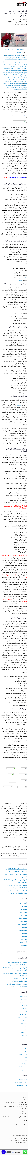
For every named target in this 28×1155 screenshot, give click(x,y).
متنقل (21, 280)
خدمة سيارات (23, 1060)
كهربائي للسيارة (13, 87)
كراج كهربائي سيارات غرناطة (16, 75)
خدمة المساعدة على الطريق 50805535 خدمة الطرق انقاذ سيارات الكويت (15, 1107)
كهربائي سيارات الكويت (18, 81)
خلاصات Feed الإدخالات (20, 1082)
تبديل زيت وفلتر (20, 60)
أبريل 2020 (23, 942)
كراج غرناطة (20, 74)
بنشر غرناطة (11, 57)
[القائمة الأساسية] (2, 4)
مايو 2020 (24, 939)
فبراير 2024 (23, 912)
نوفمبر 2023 (23, 921)
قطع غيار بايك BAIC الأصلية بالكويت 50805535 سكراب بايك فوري (17, 892)
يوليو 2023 (24, 927)
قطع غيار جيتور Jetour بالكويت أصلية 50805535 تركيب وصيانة (16, 886)
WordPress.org (22, 1085)
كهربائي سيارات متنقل (18, 83)
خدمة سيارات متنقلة (22, 1111)
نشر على (10, 49)
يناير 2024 (24, 915)
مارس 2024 (23, 909)
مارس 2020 (23, 945)
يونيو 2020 (24, 936)
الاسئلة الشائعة (23, 1100)
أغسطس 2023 (22, 924)
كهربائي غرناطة (20, 87)
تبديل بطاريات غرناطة (12, 59)
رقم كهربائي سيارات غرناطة (17, 66)
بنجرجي (19, 405)
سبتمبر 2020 (23, 930)
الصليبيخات (13, 201)
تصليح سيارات (23, 1054)
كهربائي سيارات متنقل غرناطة (16, 85)
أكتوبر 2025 (23, 903)
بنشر (25, 1051)
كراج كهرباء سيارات (13, 74)
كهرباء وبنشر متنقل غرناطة (18, 79)
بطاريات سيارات (9, 55)
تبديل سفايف (14, 60)
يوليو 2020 (24, 933)
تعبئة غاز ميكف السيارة (17, 62)
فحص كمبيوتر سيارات (18, 68)
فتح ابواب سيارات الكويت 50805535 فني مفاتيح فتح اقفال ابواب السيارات (15, 1116)
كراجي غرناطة (20, 77)
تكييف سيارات (9, 62)
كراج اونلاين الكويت (13, 72)
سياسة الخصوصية (23, 1113)
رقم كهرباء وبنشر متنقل (14, 64)
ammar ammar (19, 49)
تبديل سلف (8, 60)
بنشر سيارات (17, 1124)
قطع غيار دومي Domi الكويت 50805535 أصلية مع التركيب (15, 876)
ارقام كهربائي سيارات (18, 55)
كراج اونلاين (20, 72)
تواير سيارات (23, 1057)
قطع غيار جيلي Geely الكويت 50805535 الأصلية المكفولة (15, 881)
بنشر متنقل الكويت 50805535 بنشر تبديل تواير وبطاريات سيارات (16, 1103)
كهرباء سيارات (20, 52)
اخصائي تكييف (22, 278)
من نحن (25, 1120)
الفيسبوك (6, 177)
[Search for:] (14, 952)
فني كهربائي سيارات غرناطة (17, 70)
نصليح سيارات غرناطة (19, 89)
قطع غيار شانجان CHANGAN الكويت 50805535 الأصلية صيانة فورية (16, 870)
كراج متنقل (24, 1063)
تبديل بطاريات (21, 59)
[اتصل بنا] (3, 1152)
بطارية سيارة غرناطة (18, 57)
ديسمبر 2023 (23, 918)
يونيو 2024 (24, 906)
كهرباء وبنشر (14, 77)
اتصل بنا (25, 1097)
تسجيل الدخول (23, 1079)
